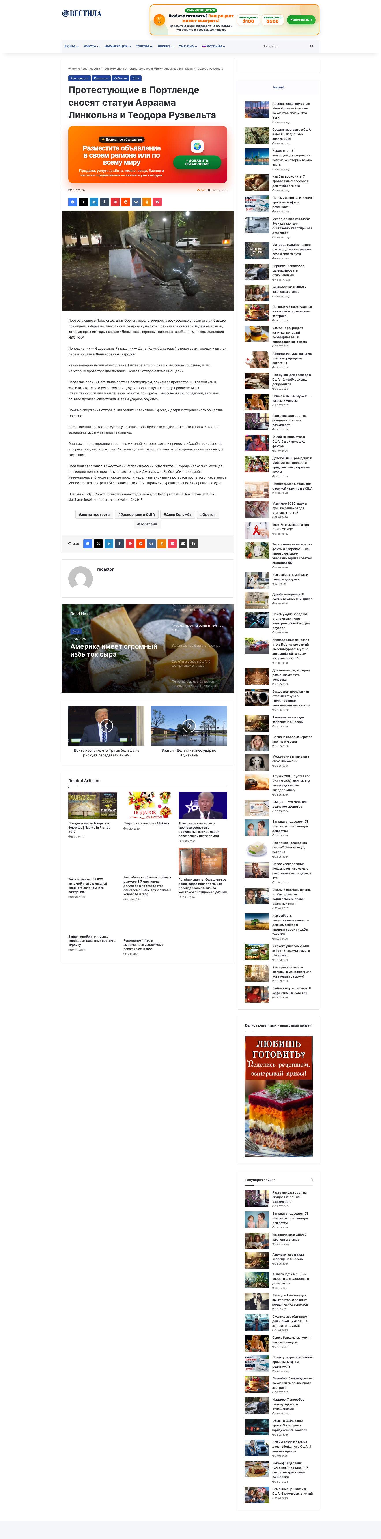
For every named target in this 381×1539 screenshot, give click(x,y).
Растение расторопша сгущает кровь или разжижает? (289, 420)
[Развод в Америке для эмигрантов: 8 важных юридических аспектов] (257, 1301)
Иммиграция (116, 46)
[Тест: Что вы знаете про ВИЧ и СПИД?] (257, 530)
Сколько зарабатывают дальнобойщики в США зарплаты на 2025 (290, 1320)
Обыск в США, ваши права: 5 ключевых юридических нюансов (289, 1425)
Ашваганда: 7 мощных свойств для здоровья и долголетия (290, 1278)
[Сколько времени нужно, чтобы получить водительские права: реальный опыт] (257, 896)
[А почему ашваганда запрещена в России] (257, 723)
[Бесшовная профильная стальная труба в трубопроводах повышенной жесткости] (257, 697)
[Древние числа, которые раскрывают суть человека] (257, 676)
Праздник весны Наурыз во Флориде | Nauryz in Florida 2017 (89, 827)
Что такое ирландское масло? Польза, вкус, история (289, 847)
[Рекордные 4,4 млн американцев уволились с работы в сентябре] (147, 921)
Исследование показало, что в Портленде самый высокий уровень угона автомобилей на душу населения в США (291, 649)
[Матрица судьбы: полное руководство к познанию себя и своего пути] (257, 250)
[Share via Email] (183, 543)
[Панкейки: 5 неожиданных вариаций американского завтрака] (257, 312)
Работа (90, 46)
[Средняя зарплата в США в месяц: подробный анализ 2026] (257, 135)
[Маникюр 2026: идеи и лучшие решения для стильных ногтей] (257, 509)
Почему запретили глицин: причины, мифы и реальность (292, 202)
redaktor (105, 569)
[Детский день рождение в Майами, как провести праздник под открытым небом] (257, 464)
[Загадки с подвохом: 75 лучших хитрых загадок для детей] (257, 827)
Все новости (91, 68)
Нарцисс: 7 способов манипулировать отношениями (288, 270)
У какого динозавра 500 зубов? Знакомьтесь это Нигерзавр (291, 950)
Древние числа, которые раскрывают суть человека (291, 674)
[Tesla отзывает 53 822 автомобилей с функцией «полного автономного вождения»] (92, 861)
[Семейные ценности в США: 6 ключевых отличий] (257, 1495)
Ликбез (164, 46)
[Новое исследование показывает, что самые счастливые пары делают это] (257, 870)
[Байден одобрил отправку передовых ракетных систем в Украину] (92, 919)
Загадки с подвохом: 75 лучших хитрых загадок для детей (290, 826)
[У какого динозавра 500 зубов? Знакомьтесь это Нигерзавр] (257, 952)
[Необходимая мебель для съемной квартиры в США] (257, 490)
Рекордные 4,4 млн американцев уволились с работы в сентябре (143, 944)
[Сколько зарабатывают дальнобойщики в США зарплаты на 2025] (257, 1322)
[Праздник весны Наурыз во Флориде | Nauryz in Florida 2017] (92, 805)
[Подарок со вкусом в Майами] (147, 805)
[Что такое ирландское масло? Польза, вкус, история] (257, 849)
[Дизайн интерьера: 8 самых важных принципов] (257, 600)
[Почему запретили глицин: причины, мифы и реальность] (257, 203)
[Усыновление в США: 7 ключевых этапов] (257, 293)
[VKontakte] (136, 202)
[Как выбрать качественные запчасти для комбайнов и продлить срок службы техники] (257, 921)
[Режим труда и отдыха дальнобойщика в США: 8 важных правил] (257, 1448)
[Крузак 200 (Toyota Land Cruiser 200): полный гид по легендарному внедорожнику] (257, 782)
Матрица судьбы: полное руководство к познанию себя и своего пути (291, 249)
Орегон (208, 514)
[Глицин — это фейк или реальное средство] (257, 808)
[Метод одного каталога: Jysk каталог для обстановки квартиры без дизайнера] (257, 225)
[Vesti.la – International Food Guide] (82, 13)
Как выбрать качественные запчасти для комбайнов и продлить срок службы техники (290, 925)
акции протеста (95, 514)
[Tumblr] (104, 202)
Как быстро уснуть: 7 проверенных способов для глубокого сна (290, 181)
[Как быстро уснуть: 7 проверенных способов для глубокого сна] (257, 182)
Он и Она (186, 46)
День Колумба (178, 514)
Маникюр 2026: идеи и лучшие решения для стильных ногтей (289, 507)
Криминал (101, 78)
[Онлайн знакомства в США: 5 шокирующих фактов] (257, 443)
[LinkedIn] (94, 202)
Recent (278, 87)
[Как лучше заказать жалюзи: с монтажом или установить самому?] (257, 973)
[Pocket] (157, 202)
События (120, 78)
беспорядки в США (138, 514)
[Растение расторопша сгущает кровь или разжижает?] (257, 421)
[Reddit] (125, 202)
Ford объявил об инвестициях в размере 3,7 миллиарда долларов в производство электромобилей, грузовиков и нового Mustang (147, 885)
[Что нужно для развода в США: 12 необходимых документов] (257, 381)
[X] (83, 202)
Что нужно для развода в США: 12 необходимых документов (291, 379)
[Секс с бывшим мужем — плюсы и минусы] (257, 402)
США (136, 78)
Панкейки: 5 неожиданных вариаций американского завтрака (292, 311)
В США (70, 46)
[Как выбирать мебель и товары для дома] (257, 580)
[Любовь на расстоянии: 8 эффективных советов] (257, 994)
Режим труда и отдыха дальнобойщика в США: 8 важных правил (291, 1446)
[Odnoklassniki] (146, 202)
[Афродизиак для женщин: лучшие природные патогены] (257, 359)
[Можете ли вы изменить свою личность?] (257, 762)
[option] (148, 648)
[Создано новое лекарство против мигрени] (257, 743)
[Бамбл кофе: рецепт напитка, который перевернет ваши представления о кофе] (257, 334)
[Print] (193, 543)
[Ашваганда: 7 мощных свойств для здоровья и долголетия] (257, 1280)
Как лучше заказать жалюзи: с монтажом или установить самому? (291, 971)
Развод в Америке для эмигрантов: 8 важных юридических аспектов (290, 1299)
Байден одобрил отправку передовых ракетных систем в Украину (92, 941)
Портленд (148, 524)
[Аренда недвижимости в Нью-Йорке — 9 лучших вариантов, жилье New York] (257, 109)
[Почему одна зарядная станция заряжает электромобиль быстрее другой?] (257, 620)
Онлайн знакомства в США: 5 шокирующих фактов (288, 441)
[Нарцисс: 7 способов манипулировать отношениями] (257, 272)
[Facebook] (72, 202)
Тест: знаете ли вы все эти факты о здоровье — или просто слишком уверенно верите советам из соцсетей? (292, 553)
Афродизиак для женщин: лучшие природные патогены (292, 358)
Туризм (142, 46)
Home (75, 68)
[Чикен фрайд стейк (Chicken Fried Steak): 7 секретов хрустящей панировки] (257, 1469)
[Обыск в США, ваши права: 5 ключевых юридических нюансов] (257, 1427)
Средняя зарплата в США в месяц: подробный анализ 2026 (291, 134)
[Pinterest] (115, 202)
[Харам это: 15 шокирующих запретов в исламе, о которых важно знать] (257, 156)
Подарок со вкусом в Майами (146, 823)
